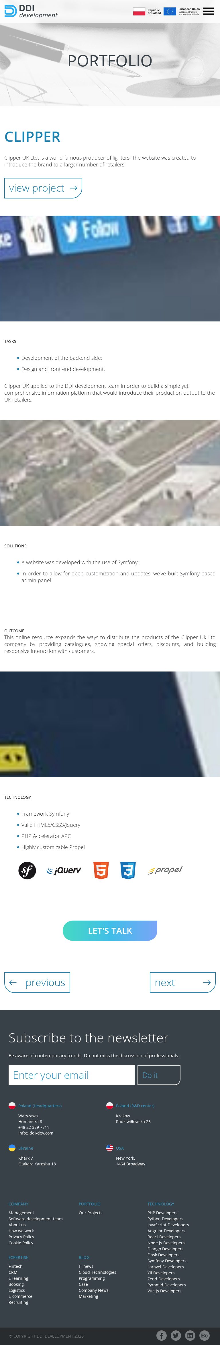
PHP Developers (163, 1213)
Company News (94, 1290)
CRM (13, 1272)
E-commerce (20, 1296)
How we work (21, 1231)
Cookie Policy (21, 1243)
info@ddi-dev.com (35, 1133)
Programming (92, 1278)
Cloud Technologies (97, 1272)
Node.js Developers (166, 1243)
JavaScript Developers (168, 1225)
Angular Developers (166, 1231)
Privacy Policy (21, 1237)
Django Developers (166, 1249)
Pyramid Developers (167, 1285)
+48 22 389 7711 (33, 1127)
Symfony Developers (167, 1261)
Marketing (88, 1296)
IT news (86, 1266)
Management (21, 1213)
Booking (16, 1284)
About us (17, 1225)
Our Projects (91, 1213)
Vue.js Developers (165, 1291)
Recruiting (18, 1302)
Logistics (17, 1290)
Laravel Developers (166, 1267)
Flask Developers (164, 1255)
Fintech (16, 1266)
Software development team (36, 1219)
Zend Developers (164, 1279)
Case (83, 1284)
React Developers (164, 1237)
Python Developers (165, 1219)
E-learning (18, 1278)
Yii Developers (161, 1273)
